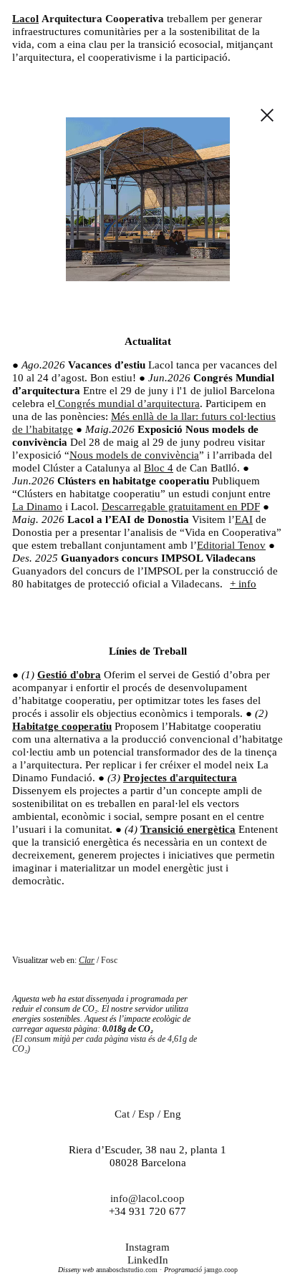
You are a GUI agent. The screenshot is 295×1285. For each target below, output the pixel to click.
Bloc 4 (158, 468)
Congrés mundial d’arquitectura (127, 403)
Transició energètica (188, 829)
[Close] (267, 116)
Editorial (217, 545)
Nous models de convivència (134, 455)
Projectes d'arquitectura (180, 777)
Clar (87, 960)
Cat (122, 1114)
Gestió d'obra (69, 674)
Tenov (252, 545)
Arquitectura (72, 18)
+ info (243, 584)
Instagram (147, 1247)
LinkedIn (147, 1260)
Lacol (25, 18)
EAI (244, 519)
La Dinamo (37, 506)
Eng (172, 1114)
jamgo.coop (220, 1270)
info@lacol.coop (147, 1198)
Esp (146, 1114)
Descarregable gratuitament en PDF (181, 506)
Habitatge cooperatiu (62, 726)
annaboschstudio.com (126, 1270)
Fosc (109, 960)
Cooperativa (134, 18)
